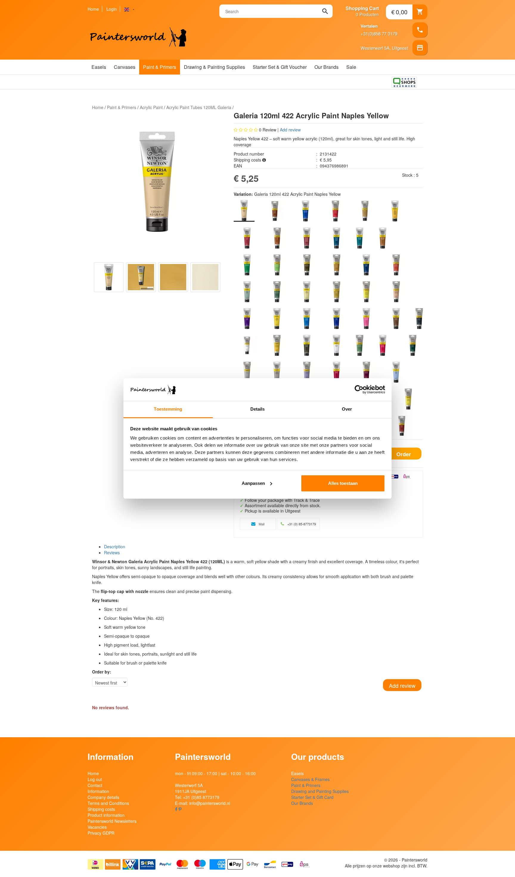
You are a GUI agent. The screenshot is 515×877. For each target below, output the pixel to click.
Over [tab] (347, 409)
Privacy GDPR (101, 833)
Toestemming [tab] (168, 409)
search (325, 11)
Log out (95, 779)
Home (93, 9)
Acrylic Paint (151, 107)
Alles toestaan (343, 483)
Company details (103, 797)
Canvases (124, 66)
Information (98, 791)
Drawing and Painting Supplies (320, 791)
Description (114, 547)
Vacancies (97, 827)
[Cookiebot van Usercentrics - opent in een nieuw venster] (359, 389)
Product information (106, 815)
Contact (95, 785)
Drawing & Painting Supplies (214, 66)
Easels (98, 66)
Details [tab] (257, 409)
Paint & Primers (159, 66)
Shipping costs (101, 809)
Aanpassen (253, 483)
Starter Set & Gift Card (312, 797)
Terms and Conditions (108, 803)
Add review (290, 130)
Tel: (197, 797)
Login (111, 9)
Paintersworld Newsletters (112, 821)
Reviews (112, 552)
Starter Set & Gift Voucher (280, 66)
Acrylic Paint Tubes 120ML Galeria (198, 107)
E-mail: (202, 803)
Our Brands (326, 66)
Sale (351, 66)
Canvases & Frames (310, 779)
